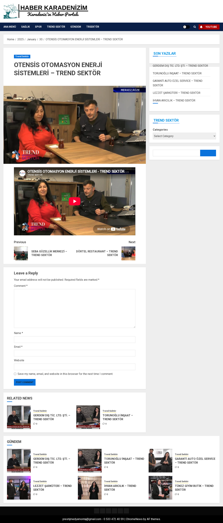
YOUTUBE (211, 27)
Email (18, 346)
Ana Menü (9, 26)
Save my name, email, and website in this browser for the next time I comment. (65, 374)
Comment (21, 285)
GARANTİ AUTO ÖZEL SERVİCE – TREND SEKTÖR (195, 460)
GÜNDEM (75, 26)
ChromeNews (134, 519)
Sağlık (25, 26)
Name (18, 333)
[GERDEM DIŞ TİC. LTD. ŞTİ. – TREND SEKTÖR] (19, 417)
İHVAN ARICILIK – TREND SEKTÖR (174, 100)
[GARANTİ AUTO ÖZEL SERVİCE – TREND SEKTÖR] (160, 460)
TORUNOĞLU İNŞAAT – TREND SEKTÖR (118, 417)
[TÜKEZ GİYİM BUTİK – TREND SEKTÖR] (160, 488)
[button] (195, 26)
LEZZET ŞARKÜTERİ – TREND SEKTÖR (176, 92)
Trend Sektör (56, 26)
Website (19, 360)
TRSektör (92, 26)
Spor (38, 26)
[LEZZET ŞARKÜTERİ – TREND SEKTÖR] (19, 488)
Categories (160, 129)
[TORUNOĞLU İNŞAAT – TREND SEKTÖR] (88, 417)
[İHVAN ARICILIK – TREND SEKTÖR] (90, 488)
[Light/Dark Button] (186, 27)
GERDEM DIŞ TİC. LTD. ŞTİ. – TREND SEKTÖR (51, 417)
